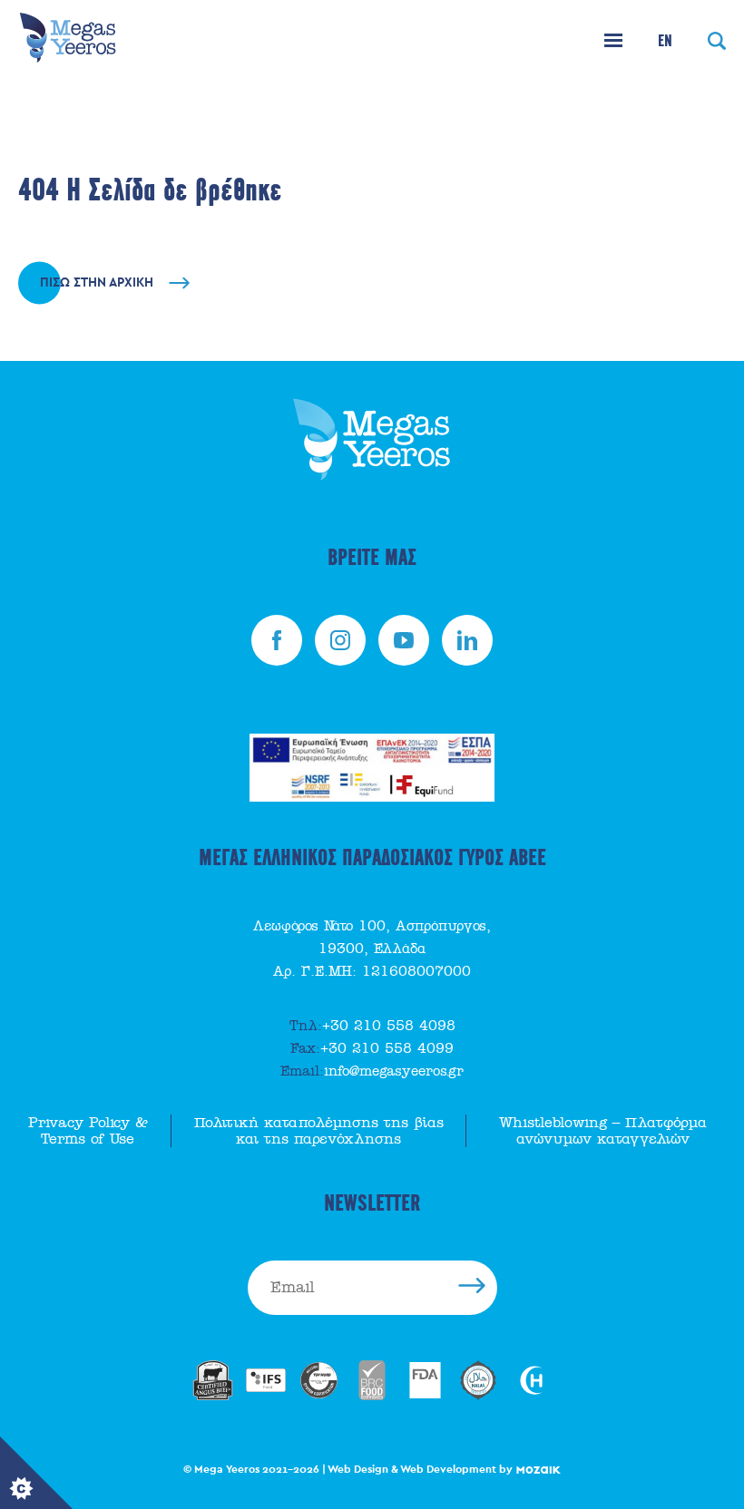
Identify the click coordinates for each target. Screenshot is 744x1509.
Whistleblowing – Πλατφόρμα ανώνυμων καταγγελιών (603, 1131)
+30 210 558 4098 (372, 1025)
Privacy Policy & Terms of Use (88, 1131)
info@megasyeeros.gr (372, 1071)
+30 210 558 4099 (372, 1048)
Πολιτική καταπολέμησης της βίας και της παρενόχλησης (319, 1131)
